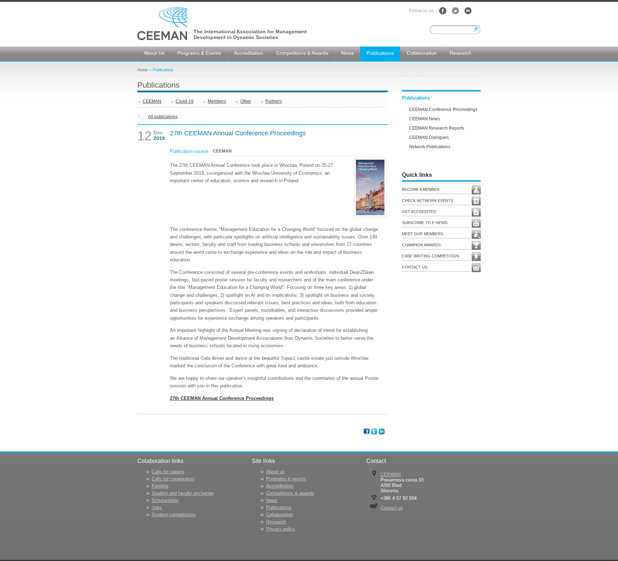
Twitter (455, 10)
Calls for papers (168, 471)
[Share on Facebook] (367, 431)
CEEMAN (152, 101)
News (272, 500)
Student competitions (174, 514)
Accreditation (279, 486)
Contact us (392, 508)
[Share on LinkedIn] (382, 431)
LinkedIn (467, 10)
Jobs (157, 507)
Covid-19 (184, 101)
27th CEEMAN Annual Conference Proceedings (222, 398)
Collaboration (279, 514)
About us (275, 471)
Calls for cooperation (173, 479)
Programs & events (286, 479)
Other (245, 101)
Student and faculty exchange (183, 493)
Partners (273, 101)
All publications (163, 116)
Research (276, 521)
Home (142, 70)
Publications (163, 70)
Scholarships (165, 500)
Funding (160, 486)
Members (217, 101)
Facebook (442, 10)
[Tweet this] (374, 431)
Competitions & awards (290, 493)
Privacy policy (280, 529)
